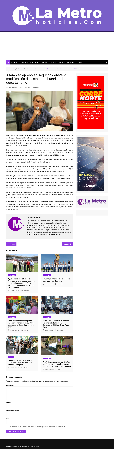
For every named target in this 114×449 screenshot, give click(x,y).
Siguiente (66, 244)
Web (7, 418)
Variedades (70, 62)
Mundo (80, 62)
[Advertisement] (57, 46)
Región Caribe (34, 62)
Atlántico (36, 87)
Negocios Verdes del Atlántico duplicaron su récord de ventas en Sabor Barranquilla (21, 362)
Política (44, 62)
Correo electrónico (12, 410)
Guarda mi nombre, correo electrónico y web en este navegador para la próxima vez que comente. (37, 426)
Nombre (9, 402)
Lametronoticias (12, 87)
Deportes (53, 62)
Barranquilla (15, 62)
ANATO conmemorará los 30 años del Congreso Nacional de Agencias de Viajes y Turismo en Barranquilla (57, 364)
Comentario (10, 385)
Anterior (12, 244)
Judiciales (24, 62)
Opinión (61, 62)
